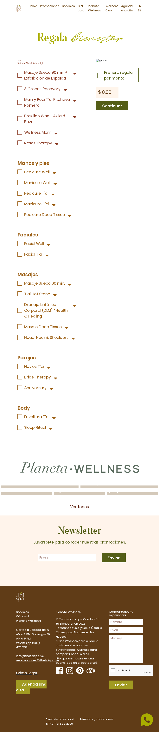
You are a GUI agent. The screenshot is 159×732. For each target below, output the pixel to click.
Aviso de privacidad (60, 719)
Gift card (22, 616)
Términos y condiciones (96, 719)
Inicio (33, 6)
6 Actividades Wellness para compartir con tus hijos (76, 652)
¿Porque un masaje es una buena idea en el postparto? (76, 660)
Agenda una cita (31, 687)
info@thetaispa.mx (30, 656)
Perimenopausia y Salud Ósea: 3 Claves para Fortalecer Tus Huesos (79, 632)
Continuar (111, 105)
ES (139, 10)
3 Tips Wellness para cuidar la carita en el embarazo (77, 643)
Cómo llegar (26, 672)
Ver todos (79, 506)
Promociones (49, 6)
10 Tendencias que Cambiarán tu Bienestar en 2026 (77, 621)
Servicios (68, 6)
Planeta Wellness (28, 621)
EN (140, 6)
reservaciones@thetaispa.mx (37, 660)
